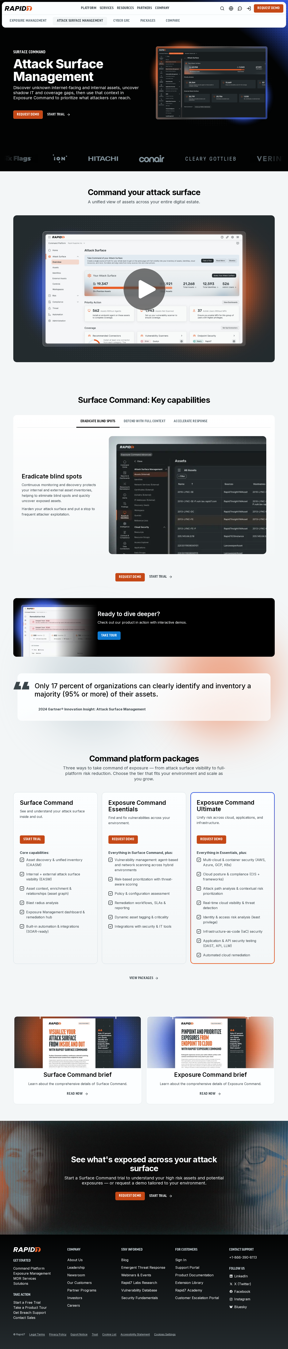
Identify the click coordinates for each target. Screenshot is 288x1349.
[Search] (222, 8)
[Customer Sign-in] (249, 8)
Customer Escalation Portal (197, 1298)
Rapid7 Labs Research (139, 1283)
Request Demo (268, 8)
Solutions (20, 1283)
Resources (125, 8)
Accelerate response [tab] (190, 421)
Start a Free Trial (26, 1302)
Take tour (109, 635)
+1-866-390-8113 (243, 1257)
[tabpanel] (144, 495)
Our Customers (79, 1283)
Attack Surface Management (80, 21)
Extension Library (189, 1283)
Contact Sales (24, 1318)
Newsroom (76, 1275)
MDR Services (24, 1278)
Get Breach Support (29, 1312)
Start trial (32, 839)
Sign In (180, 1260)
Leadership (76, 1267)
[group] (144, 158)
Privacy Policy (57, 1334)
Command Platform (28, 1268)
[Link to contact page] (240, 8)
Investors (74, 1298)
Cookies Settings (165, 1334)
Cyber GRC (121, 21)
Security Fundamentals (139, 1298)
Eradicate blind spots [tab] (98, 421)
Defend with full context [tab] (144, 421)
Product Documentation (194, 1275)
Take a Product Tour (30, 1307)
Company (162, 8)
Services (106, 8)
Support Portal (187, 1267)
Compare (173, 21)
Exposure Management (28, 21)
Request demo (28, 114)
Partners (144, 8)
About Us (75, 1260)
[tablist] (144, 421)
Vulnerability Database (139, 1290)
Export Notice (79, 1334)
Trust (95, 1334)
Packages (147, 21)
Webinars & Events (136, 1275)
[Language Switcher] (231, 8)
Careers (73, 1305)
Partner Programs (81, 1290)
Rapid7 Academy (188, 1290)
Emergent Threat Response (143, 1267)
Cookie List (109, 1334)
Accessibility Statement (135, 1334)
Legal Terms (37, 1334)
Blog (124, 1260)
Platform (88, 8)
